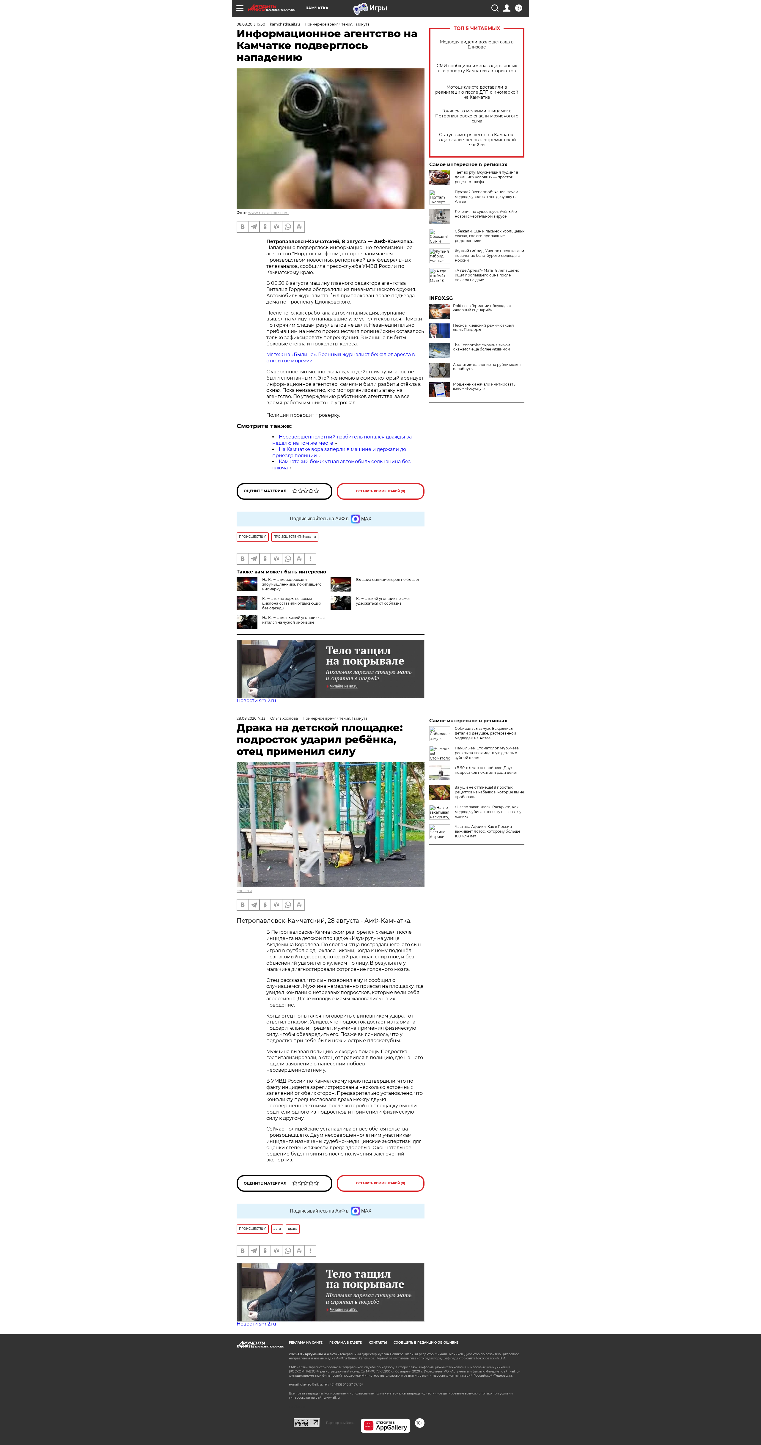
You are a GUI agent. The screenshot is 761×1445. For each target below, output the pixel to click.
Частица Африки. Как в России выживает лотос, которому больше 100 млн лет (487, 831)
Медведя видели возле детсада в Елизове (477, 45)
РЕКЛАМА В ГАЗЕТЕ (345, 1343)
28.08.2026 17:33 (251, 718)
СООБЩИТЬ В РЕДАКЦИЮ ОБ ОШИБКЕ (426, 1343)
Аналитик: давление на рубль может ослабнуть (487, 367)
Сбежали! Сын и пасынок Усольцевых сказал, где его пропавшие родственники (489, 236)
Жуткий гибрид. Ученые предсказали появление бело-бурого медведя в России (489, 255)
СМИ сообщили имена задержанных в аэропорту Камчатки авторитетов (477, 68)
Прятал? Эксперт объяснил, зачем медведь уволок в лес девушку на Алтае (486, 197)
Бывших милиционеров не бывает (387, 579)
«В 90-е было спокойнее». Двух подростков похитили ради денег (486, 770)
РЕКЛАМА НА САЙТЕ (306, 1343)
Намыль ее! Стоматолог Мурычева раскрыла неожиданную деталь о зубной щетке (487, 753)
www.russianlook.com (268, 212)
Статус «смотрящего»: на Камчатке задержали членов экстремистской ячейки (477, 139)
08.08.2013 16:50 (251, 24)
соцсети (244, 891)
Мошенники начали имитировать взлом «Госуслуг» (484, 386)
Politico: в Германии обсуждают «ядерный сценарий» (482, 308)
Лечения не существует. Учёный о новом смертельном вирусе (486, 213)
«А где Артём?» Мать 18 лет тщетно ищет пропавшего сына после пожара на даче (487, 275)
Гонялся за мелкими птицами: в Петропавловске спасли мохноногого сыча (476, 116)
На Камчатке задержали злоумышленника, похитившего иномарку (292, 584)
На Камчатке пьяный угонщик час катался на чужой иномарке (293, 620)
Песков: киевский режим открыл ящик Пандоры (483, 327)
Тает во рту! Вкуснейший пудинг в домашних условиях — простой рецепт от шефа (486, 177)
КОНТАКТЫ (378, 1343)
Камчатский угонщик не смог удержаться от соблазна (383, 601)
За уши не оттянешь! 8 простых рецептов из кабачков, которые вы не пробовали (489, 792)
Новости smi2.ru (256, 700)
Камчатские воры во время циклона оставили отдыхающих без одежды (291, 603)
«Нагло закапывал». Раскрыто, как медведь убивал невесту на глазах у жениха (488, 812)
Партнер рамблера (340, 1422)
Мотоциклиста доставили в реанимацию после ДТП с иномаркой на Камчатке (476, 92)
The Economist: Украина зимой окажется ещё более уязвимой (481, 347)
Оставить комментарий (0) (380, 491)
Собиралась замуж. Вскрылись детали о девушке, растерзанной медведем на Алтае (485, 733)
